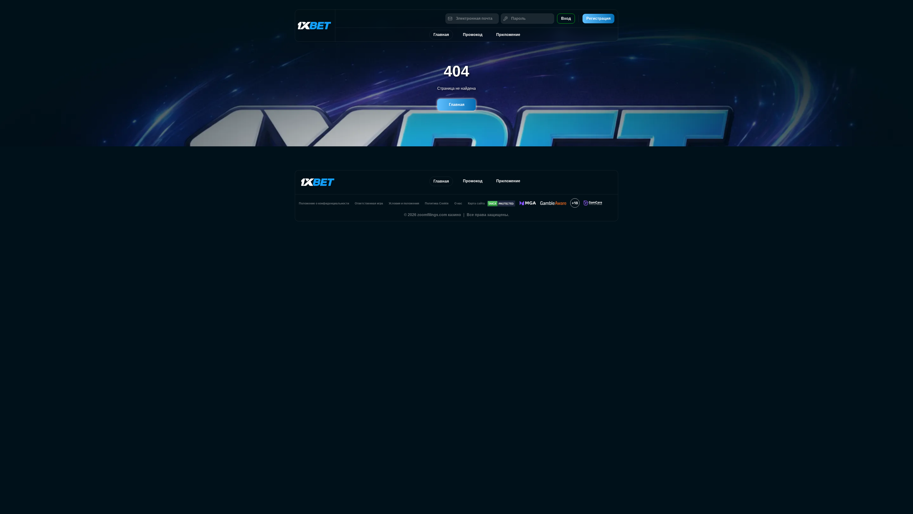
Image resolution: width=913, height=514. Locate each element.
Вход (566, 18)
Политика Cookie (437, 203)
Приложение (508, 35)
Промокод (472, 35)
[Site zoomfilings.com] (315, 26)
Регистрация (598, 18)
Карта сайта (476, 203)
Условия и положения (404, 203)
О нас (458, 203)
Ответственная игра (369, 203)
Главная (441, 35)
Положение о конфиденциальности (324, 203)
